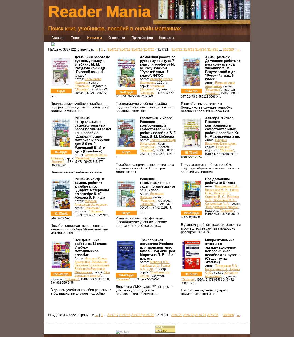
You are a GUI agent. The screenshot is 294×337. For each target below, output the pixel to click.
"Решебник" (82, 86)
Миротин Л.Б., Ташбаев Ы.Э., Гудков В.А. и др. (155, 265)
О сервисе (116, 38)
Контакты (166, 38)
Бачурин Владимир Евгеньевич (220, 141)
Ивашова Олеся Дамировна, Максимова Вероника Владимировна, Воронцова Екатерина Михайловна (92, 265)
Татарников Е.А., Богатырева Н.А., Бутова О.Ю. (222, 269)
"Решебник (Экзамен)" (152, 87)
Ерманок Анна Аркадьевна (220, 84)
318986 (228, 49)
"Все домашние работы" (222, 207)
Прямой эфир (142, 38)
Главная (57, 38)
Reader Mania (99, 11)
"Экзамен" (82, 89)
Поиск (75, 38)
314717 (113, 49)
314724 (200, 49)
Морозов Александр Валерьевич (91, 202)
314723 (188, 49)
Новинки (94, 38)
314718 (124, 49)
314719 (136, 49)
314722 (176, 49)
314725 (212, 49)
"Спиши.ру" (147, 93)
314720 (148, 49)
